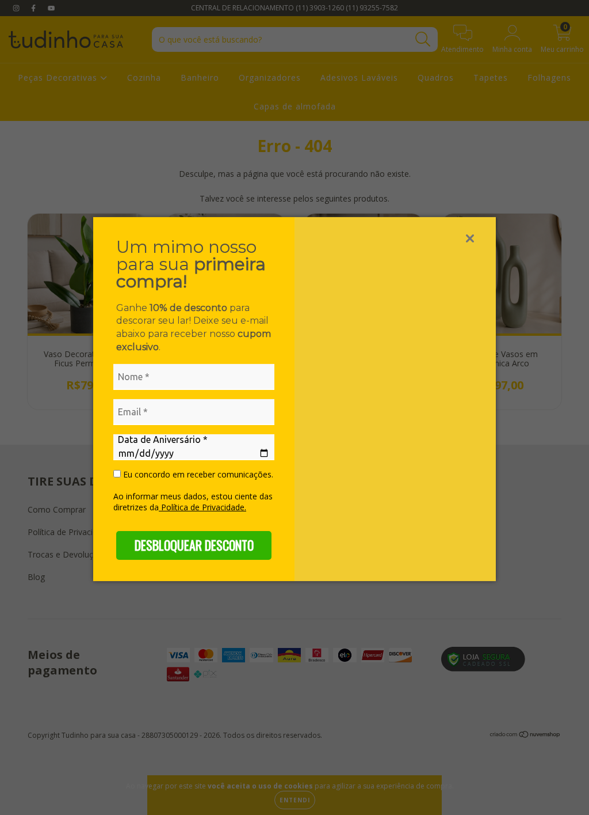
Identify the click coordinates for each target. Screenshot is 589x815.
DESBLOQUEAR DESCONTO (194, 545)
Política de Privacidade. (202, 507)
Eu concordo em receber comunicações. (197, 474)
